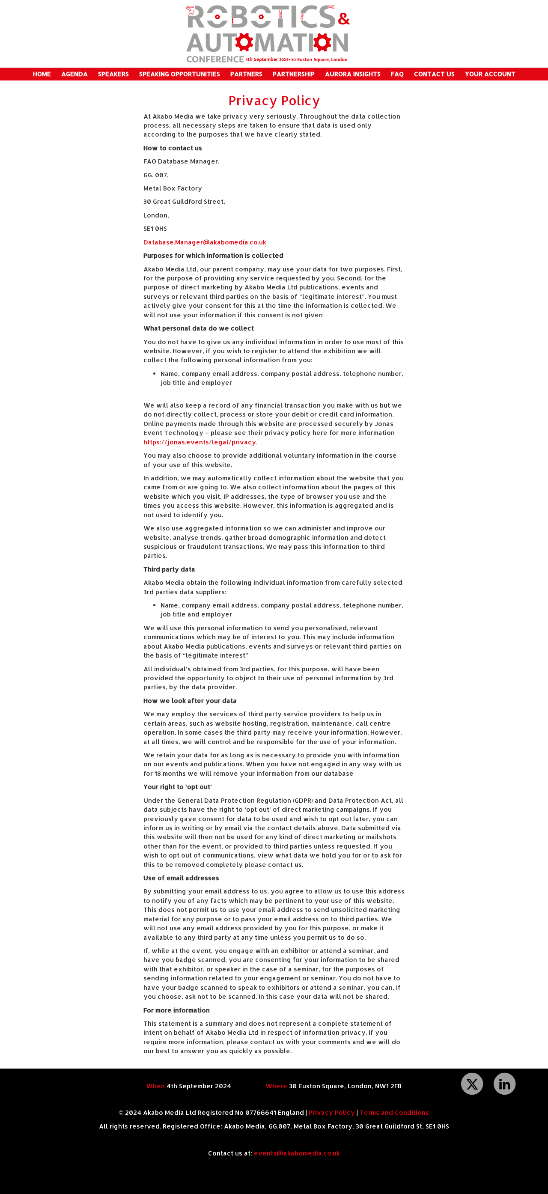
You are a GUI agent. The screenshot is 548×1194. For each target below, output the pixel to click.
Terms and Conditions (394, 1112)
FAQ (397, 74)
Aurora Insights (353, 74)
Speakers (113, 74)
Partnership (294, 74)
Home (42, 74)
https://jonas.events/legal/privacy (199, 442)
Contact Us (434, 74)
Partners (246, 74)
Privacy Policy (332, 1112)
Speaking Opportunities (179, 74)
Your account (490, 74)
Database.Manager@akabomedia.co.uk (204, 242)
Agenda (74, 74)
